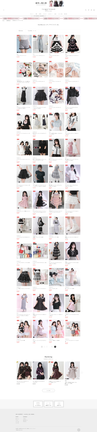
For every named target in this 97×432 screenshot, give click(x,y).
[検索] (85, 9)
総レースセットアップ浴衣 (69, 288)
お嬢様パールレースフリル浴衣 (38, 237)
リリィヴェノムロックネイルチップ (55, 107)
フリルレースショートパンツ (21, 55)
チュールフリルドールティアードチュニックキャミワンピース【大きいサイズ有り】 (39, 212)
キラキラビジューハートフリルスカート (39, 288)
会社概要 (17, 428)
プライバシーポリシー (33, 428)
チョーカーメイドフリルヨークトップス (23, 133)
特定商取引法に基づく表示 (22, 428)
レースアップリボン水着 (21, 340)
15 (51, 346)
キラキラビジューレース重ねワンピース (23, 211)
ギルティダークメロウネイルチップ (39, 81)
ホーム (3, 20)
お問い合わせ (24, 421)
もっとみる (48, 390)
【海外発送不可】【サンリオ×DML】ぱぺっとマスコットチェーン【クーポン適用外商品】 (23, 82)
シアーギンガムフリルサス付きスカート (23, 237)
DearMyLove (8, 20)
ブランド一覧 (17, 421)
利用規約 (28, 428)
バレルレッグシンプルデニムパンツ (39, 55)
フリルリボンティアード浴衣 (54, 237)
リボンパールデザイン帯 (53, 288)
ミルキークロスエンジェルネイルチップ (72, 81)
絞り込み (21, 30)
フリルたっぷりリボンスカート (54, 55)
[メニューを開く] (4, 10)
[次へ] (55, 347)
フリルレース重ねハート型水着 (54, 340)
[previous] (15, 372)
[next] (82, 372)
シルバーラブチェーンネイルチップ (55, 81)
